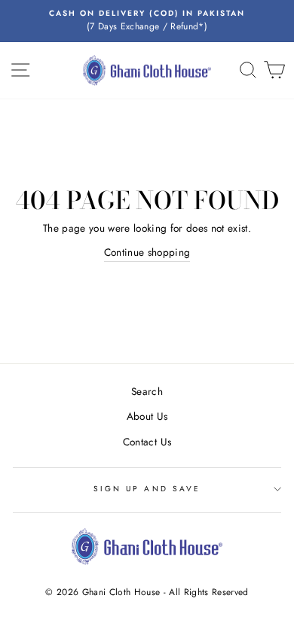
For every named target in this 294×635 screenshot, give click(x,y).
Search (147, 391)
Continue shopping (147, 252)
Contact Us (147, 441)
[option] (147, 21)
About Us (147, 416)
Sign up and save (147, 488)
